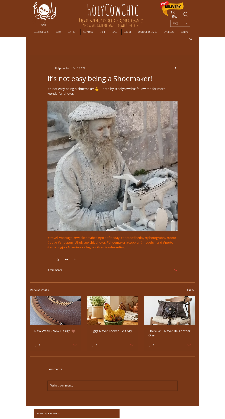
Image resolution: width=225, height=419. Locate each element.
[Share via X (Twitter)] (57, 259)
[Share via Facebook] (49, 259)
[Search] (186, 14)
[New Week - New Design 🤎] (55, 310)
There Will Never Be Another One (169, 333)
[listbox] (180, 23)
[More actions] (175, 68)
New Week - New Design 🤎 (54, 331)
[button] (180, 23)
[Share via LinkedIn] (66, 259)
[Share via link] (75, 259)
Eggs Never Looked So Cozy (111, 331)
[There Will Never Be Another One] (169, 310)
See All (191, 289)
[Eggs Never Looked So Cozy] (112, 310)
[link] (174, 14)
